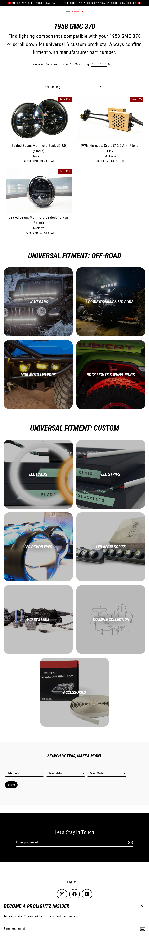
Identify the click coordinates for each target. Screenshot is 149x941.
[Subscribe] (142, 929)
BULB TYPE (99, 64)
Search (11, 784)
